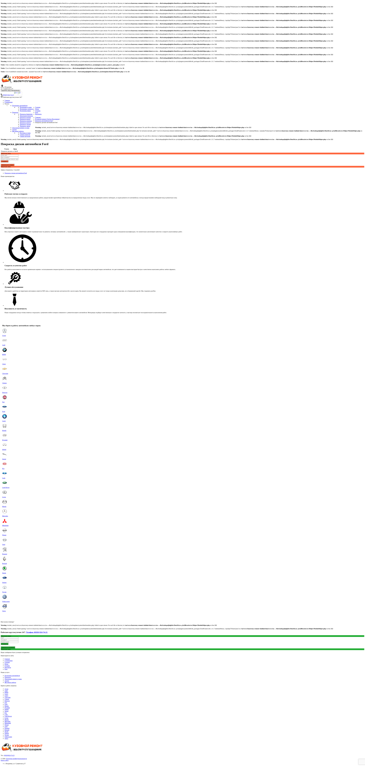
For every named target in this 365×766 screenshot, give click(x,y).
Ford (6, 704)
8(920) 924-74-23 (8, 95)
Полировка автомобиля (12, 675)
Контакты (8, 667)
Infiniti (7, 709)
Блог (6, 669)
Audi (6, 690)
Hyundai (7, 708)
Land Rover (8, 716)
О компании (9, 660)
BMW (6, 692)
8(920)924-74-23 (9, 755)
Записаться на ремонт (8, 647)
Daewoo (7, 701)
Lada (6, 714)
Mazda (7, 719)
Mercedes (7, 721)
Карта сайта (4, 760)
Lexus (6, 718)
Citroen (7, 699)
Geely (6, 694)
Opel (6, 726)
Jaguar (6, 711)
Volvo (6, 738)
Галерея (7, 662)
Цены (6, 664)
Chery (6, 696)
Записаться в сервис (8, 165)
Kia (6, 713)
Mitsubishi (8, 723)
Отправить (5, 161)
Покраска (8, 677)
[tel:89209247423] (2, 95)
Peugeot (7, 728)
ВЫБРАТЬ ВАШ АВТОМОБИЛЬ (11, 90)
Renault (7, 730)
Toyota (7, 735)
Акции (7, 681)
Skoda (6, 731)
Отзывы (7, 666)
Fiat (6, 702)
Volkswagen (8, 737)
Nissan (7, 725)
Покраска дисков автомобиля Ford (16, 173)
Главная (7, 659)
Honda (7, 706)
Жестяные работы (10, 682)
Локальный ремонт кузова (13, 679)
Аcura (6, 689)
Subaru (7, 733)
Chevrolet (7, 697)
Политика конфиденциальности (16, 758)
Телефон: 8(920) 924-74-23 (37, 632)
